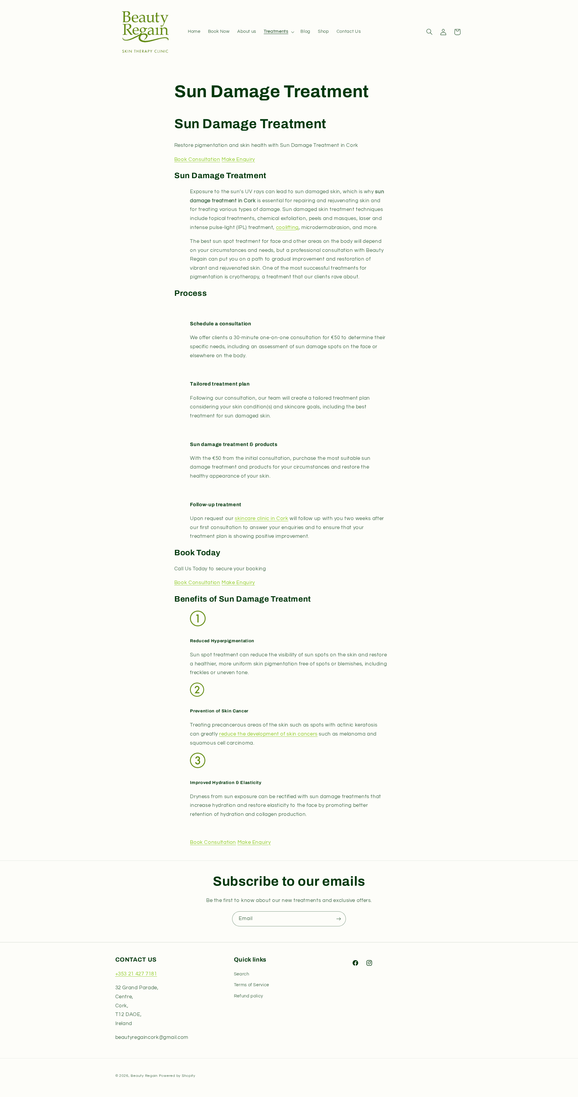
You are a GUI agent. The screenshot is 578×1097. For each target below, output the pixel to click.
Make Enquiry (238, 159)
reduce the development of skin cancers (268, 734)
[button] (278, 32)
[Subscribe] (339, 918)
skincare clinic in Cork (261, 518)
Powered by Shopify (177, 1075)
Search (241, 974)
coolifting (287, 227)
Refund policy (248, 996)
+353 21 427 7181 (136, 974)
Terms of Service (251, 985)
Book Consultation (197, 159)
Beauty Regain (144, 1075)
